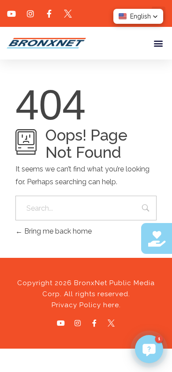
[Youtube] (60, 323)
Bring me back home (57, 231)
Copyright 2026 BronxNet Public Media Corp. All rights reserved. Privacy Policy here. (86, 294)
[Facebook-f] (94, 323)
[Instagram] (77, 323)
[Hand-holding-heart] (156, 238)
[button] (158, 43)
